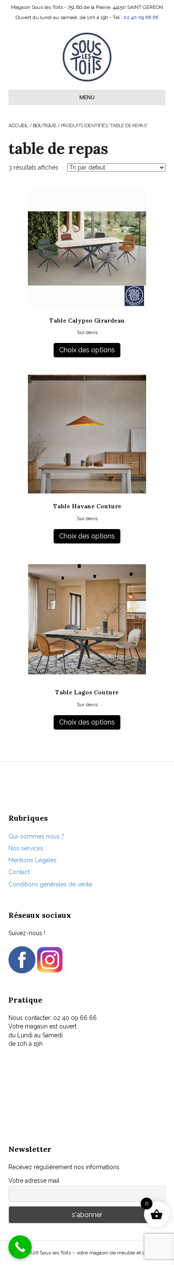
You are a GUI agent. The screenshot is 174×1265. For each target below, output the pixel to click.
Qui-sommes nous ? (36, 836)
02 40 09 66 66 (140, 17)
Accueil (18, 125)
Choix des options (87, 350)
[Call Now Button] (20, 1247)
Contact (19, 872)
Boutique (44, 125)
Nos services (26, 848)
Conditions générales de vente (50, 884)
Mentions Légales (32, 860)
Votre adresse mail (34, 1180)
